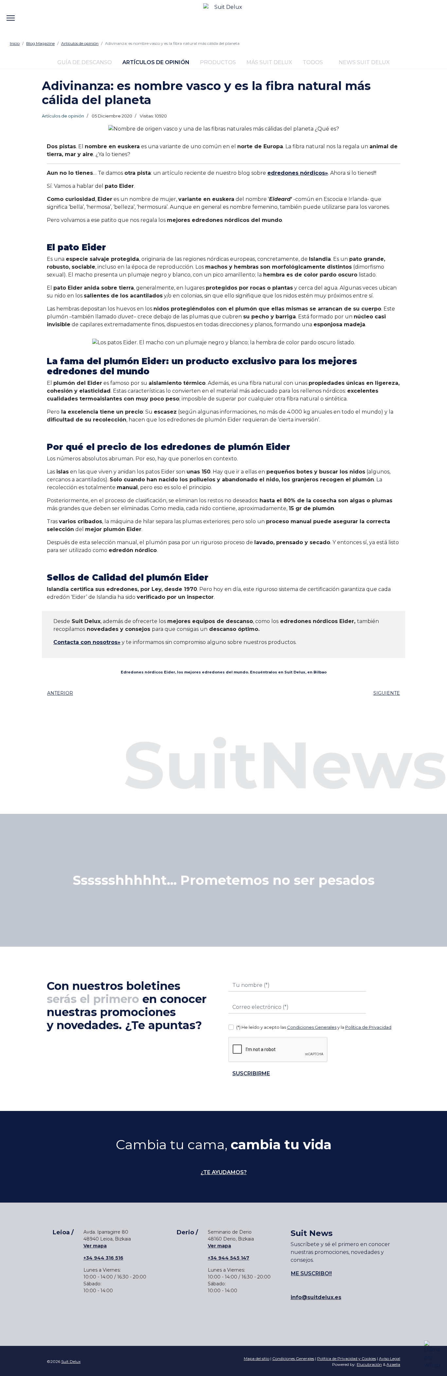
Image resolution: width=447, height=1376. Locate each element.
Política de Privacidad (368, 1027)
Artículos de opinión (63, 115)
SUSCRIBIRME (251, 1073)
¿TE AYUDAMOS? (224, 1172)
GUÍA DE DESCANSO (84, 62)
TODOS (313, 62)
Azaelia (393, 1364)
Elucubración (369, 1364)
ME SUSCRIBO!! (311, 1273)
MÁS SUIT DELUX (269, 62)
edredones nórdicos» (297, 173)
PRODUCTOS (218, 62)
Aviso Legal (389, 1358)
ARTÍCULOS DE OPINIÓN (155, 62)
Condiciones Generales (311, 1027)
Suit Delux (70, 1361)
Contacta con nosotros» (86, 642)
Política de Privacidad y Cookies (346, 1358)
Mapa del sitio (256, 1358)
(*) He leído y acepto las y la (313, 1027)
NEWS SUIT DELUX (363, 62)
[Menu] (11, 13)
